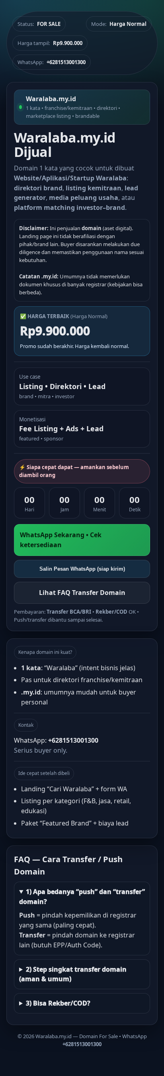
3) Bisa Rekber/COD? (58, 1003)
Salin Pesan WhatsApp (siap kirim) (82, 569)
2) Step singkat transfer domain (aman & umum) (73, 974)
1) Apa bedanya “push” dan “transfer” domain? (82, 896)
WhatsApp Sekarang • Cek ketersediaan (61, 539)
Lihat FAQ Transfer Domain (82, 592)
